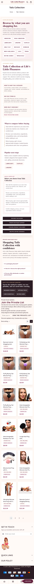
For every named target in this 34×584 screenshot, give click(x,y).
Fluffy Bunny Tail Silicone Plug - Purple (25, 375)
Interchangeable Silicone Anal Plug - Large (25, 469)
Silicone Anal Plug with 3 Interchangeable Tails (8, 469)
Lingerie (18, 42)
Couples (27, 42)
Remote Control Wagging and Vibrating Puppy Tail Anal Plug (8, 343)
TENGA (27, 51)
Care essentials (9, 294)
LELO (19, 51)
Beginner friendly (9, 290)
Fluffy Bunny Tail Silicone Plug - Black (8, 406)
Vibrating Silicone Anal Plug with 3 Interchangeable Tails (8, 500)
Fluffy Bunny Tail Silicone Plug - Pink (8, 375)
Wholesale (20, 55)
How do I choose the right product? (15, 268)
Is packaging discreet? (11, 263)
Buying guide (21, 294)
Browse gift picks (23, 312)
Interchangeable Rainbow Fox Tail (8, 437)
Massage (17, 47)
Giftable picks (22, 290)
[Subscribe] (31, 534)
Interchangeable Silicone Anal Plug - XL (25, 406)
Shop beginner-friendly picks (9, 312)
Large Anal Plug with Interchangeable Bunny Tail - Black (25, 437)
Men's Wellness (9, 51)
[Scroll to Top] (31, 575)
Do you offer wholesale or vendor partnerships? (14, 274)
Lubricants (8, 42)
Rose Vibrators (19, 38)
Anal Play (7, 47)
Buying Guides (8, 55)
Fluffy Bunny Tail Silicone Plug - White (25, 343)
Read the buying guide (11, 114)
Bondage (26, 47)
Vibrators (7, 38)
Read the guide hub (7, 310)
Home (11, 12)
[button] (31, 2)
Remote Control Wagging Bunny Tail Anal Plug (24, 500)
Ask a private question (19, 310)
